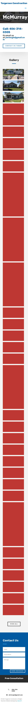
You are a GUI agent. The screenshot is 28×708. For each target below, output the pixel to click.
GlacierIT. (19, 701)
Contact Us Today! (13, 46)
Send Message (17, 671)
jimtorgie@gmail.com (14, 38)
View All (14, 624)
